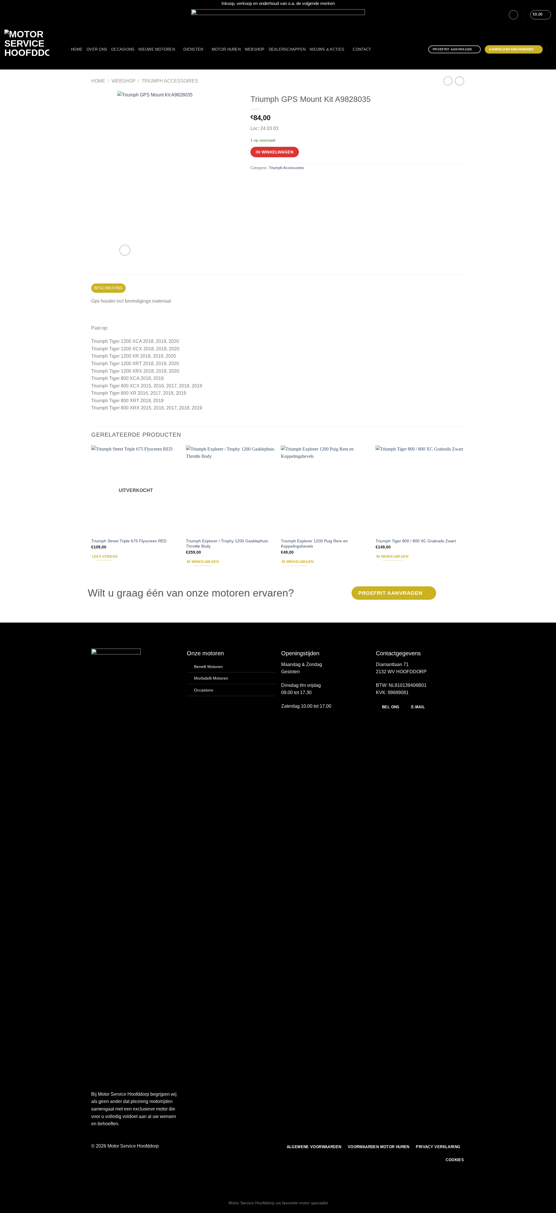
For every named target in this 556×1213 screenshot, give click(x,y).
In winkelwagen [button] (203, 561)
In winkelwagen (274, 152)
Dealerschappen (287, 49)
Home (77, 49)
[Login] (513, 14)
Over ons (97, 49)
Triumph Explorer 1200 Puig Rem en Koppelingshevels (314, 544)
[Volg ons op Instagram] (12, 14)
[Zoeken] (377, 49)
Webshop (255, 49)
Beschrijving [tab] (108, 288)
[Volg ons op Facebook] (7, 14)
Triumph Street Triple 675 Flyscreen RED (129, 541)
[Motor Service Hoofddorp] (33, 49)
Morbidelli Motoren (211, 678)
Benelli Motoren (208, 666)
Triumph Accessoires (170, 80)
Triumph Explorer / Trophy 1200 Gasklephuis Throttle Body (227, 544)
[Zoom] (125, 250)
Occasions (122, 49)
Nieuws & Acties (327, 49)
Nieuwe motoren (156, 49)
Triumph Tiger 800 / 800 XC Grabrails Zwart (416, 541)
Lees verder (105, 556)
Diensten (193, 49)
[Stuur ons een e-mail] (18, 14)
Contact (362, 49)
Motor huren (226, 49)
